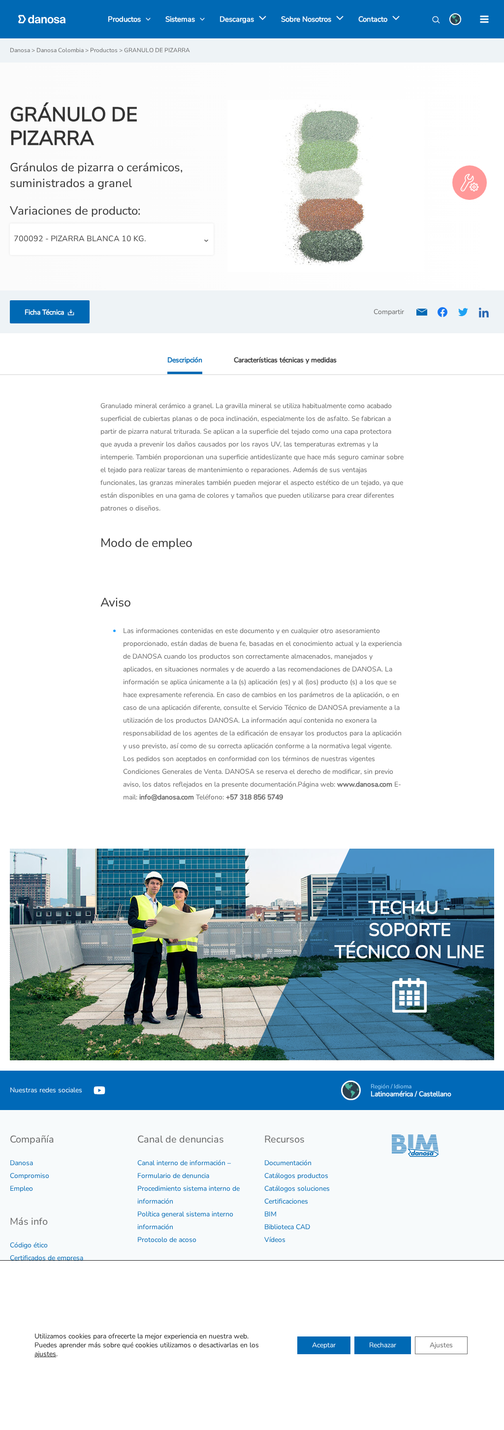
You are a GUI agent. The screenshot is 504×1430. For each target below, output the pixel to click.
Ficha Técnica (44, 312)
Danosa (21, 1163)
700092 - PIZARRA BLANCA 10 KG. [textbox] (80, 238)
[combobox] (112, 239)
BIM (270, 1214)
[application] (260, 19)
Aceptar (324, 1345)
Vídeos (274, 1239)
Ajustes (441, 1345)
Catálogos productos (296, 1175)
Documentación (288, 1163)
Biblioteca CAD (287, 1227)
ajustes (45, 1354)
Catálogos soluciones (297, 1188)
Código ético (29, 1245)
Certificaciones (286, 1201)
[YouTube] (99, 1090)
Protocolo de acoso (166, 1239)
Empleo (21, 1188)
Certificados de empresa (46, 1258)
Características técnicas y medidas (285, 360)
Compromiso (29, 1175)
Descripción (184, 360)
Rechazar (382, 1345)
